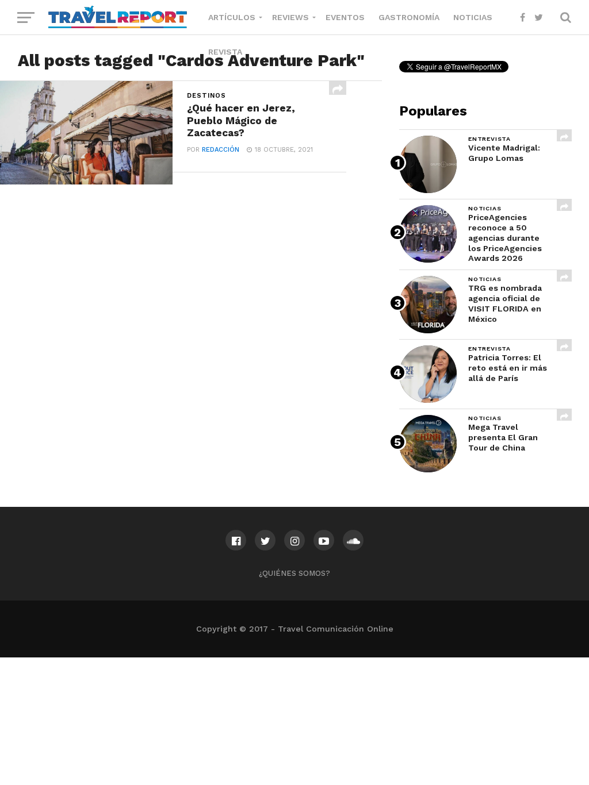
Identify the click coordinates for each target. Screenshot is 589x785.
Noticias (472, 17)
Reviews (290, 17)
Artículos (231, 17)
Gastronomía (408, 17)
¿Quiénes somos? (294, 573)
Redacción (220, 149)
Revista (225, 51)
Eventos (345, 17)
